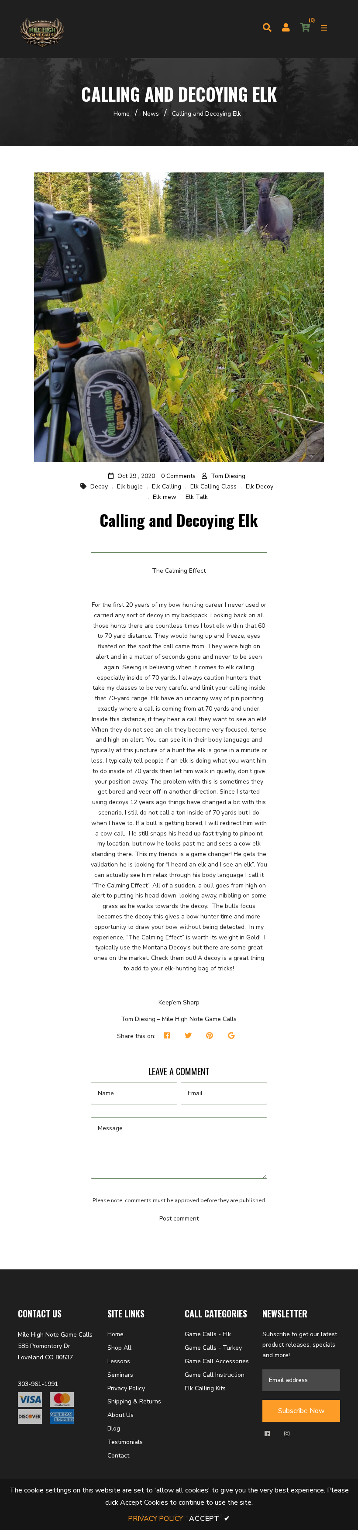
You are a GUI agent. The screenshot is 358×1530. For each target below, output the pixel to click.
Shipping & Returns (134, 1401)
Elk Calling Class (213, 486)
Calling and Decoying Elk (179, 519)
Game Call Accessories (217, 1361)
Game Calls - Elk (208, 1334)
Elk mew (164, 497)
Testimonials (125, 1442)
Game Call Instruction (214, 1375)
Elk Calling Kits (205, 1388)
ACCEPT (209, 1518)
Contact (118, 1455)
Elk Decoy (259, 486)
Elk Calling (166, 486)
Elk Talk (197, 497)
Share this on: (136, 1036)
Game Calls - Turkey (213, 1348)
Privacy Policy (126, 1388)
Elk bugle (130, 486)
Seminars (120, 1375)
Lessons (118, 1361)
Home (122, 114)
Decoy (99, 486)
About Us (120, 1415)
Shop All (119, 1348)
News (151, 114)
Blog (113, 1428)
